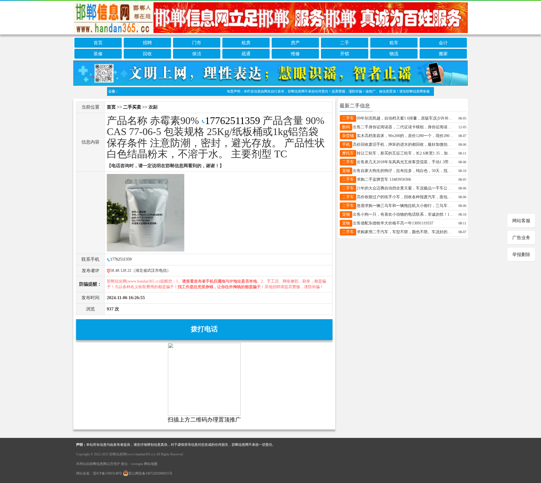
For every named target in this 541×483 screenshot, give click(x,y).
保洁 (196, 53)
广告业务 (521, 237)
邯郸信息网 (98, 464)
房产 (295, 42)
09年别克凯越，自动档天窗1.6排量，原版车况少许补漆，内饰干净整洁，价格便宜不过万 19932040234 (405, 118)
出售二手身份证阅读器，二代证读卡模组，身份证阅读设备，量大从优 (403, 127)
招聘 (147, 42)
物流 (393, 53)
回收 (147, 53)
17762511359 (232, 120)
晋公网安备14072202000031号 (150, 473)
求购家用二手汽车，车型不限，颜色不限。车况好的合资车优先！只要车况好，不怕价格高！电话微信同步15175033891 (405, 232)
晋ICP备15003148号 (107, 473)
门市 (196, 42)
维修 (295, 53)
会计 (443, 42)
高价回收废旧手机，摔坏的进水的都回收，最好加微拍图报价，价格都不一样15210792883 (403, 144)
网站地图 (151, 464)
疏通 (245, 53)
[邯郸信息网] (270, 16)
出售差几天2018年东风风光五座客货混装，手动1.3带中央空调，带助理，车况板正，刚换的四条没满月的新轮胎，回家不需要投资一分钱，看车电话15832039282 (405, 162)
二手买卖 (132, 107)
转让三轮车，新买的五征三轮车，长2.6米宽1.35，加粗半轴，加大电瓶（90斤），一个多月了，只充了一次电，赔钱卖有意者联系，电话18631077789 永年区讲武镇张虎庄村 (405, 153)
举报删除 (521, 254)
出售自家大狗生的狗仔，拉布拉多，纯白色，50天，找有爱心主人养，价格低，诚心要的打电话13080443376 (403, 171)
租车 (393, 42)
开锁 (344, 53)
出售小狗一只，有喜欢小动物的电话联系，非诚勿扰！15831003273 (403, 214)
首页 (98, 42)
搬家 (443, 53)
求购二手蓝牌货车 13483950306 (384, 179)
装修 (98, 53)
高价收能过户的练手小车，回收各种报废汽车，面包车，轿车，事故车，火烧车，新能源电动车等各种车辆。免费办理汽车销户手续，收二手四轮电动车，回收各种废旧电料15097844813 (405, 197)
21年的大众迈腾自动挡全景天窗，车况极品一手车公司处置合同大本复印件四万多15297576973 (405, 188)
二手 (344, 42)
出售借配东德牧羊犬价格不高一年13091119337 (393, 223)
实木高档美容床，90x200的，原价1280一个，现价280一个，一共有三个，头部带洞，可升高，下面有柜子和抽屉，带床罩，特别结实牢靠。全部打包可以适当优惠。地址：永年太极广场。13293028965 (405, 136)
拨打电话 (204, 329)
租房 (245, 42)
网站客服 (521, 220)
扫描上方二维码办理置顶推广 (204, 419)
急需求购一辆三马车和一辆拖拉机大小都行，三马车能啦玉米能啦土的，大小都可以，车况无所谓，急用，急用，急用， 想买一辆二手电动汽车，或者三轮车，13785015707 (405, 206)
